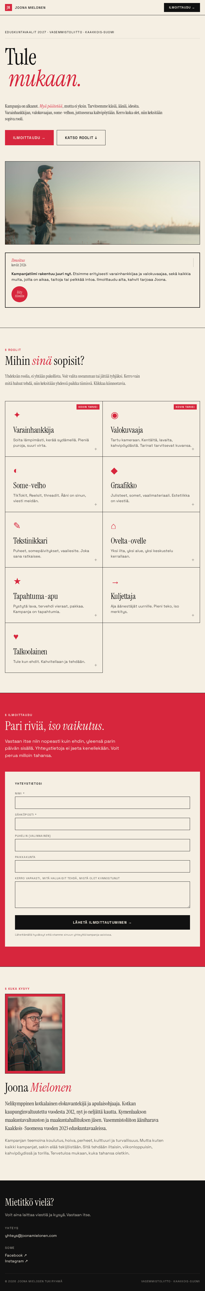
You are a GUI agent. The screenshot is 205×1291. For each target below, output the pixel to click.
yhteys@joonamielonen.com (31, 1235)
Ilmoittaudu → (182, 7)
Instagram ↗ (16, 1261)
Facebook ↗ (16, 1255)
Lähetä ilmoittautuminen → (102, 922)
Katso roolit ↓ (81, 137)
